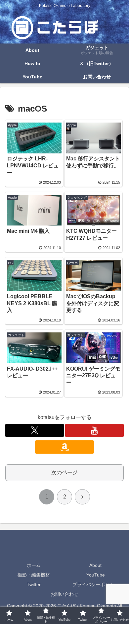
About (95, 565)
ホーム (34, 565)
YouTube (95, 575)
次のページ (64, 472)
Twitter (34, 584)
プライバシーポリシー (95, 584)
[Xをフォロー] (34, 430)
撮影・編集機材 (34, 575)
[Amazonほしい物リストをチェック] (64, 447)
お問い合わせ (64, 594)
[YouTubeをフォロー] (94, 430)
